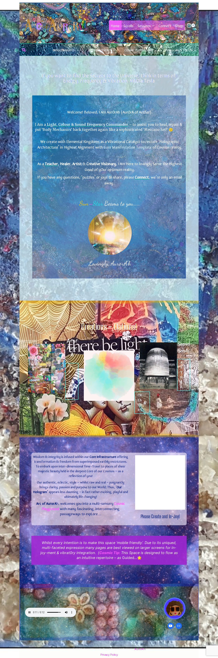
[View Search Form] (23, 50)
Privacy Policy (109, 654)
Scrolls (128, 25)
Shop (179, 25)
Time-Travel (92, 466)
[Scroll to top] (209, 644)
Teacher (51, 163)
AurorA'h (140, 649)
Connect (165, 25)
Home (115, 25)
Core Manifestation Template (128, 147)
